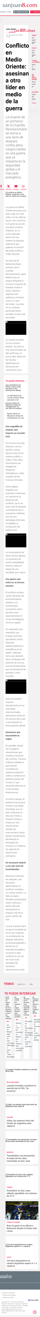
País (9, 12)
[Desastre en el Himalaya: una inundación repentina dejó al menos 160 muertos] (26, 1015)
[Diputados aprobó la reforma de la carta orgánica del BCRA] (35, 1013)
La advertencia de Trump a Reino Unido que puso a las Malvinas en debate (15, 399)
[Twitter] (8, 186)
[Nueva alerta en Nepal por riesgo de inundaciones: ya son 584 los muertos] (14, 406)
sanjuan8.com (6, 1302)
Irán (31, 984)
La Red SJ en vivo (21, 12)
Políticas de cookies (8, 1297)
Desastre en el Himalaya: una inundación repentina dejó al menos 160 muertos (29, 1033)
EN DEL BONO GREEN (34, 77)
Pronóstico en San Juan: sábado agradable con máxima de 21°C (22, 1193)
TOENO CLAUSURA (36, 61)
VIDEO (34, 35)
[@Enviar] (16, 186)
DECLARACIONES (13, 1082)
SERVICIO (10, 1152)
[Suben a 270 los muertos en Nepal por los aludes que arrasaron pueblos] (17, 1017)
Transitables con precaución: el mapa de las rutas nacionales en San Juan (21, 1158)
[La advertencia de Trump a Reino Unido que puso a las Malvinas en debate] (14, 388)
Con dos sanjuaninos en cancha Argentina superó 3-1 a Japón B (22, 1263)
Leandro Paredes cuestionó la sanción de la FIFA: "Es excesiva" (21, 1088)
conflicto (21, 984)
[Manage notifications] (35, 1312)
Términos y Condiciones (8, 1293)
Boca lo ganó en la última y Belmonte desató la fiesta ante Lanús (22, 1228)
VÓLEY (34, 48)
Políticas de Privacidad (9, 1295)
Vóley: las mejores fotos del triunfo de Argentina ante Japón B (20, 1123)
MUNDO (9, 1021)
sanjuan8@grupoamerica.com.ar (11, 1309)
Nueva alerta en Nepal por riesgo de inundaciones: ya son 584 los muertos (15, 417)
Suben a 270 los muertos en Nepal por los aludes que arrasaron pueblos (20, 1037)
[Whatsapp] (23, 186)
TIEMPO (9, 1187)
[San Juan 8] (6, 1279)
